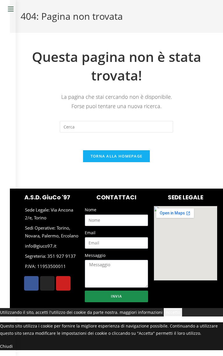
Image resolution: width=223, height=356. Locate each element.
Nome (90, 209)
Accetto (173, 312)
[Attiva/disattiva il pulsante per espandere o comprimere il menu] (11, 8)
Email (90, 232)
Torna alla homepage (117, 156)
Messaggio (95, 255)
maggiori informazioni (141, 312)
